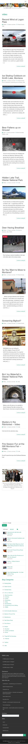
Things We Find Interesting (10, 636)
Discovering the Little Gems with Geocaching (14, 533)
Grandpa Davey (7, 589)
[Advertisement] (14, 506)
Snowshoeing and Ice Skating (16, 82)
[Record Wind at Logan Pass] (14, 38)
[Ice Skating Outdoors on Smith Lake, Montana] (14, 92)
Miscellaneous (7, 617)
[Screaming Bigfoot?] (14, 336)
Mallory (4, 381)
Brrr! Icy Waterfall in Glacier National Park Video (12, 376)
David (4, 132)
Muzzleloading (8, 603)
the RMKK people (6, 741)
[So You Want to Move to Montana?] (14, 286)
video (3, 26)
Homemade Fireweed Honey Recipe (15, 550)
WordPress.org (5, 730)
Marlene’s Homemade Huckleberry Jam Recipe (15, 538)
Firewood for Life (6, 689)
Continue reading (20, 66)
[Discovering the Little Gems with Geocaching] (5, 533)
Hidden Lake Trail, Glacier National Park (12, 178)
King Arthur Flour (6, 699)
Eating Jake (9, 566)
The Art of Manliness (6, 705)
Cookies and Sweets (9, 630)
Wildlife (10, 231)
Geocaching (7, 600)
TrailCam (4, 134)
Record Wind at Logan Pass (13, 20)
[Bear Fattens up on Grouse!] (14, 144)
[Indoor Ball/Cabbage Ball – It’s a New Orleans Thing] (5, 574)
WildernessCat (5, 707)
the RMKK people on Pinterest (8, 664)
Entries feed (5, 724)
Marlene (4, 24)
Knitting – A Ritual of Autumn (13, 561)
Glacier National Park (7, 696)
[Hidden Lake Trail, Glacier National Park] (14, 192)
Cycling (6, 598)
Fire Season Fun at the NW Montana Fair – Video (13, 446)
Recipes (6, 626)
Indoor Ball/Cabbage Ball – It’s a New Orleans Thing (15, 573)
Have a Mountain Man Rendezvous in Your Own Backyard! (15, 556)
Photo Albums (7, 623)
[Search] (24, 735)
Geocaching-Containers (7, 692)
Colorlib (9, 742)
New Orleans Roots (8, 620)
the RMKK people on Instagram (8, 661)
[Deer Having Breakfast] (14, 244)
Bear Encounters (20, 132)
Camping (7, 597)
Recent (12, 529)
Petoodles (4, 702)
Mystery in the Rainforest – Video (11, 423)
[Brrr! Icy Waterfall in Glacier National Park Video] (14, 394)
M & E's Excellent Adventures (10, 611)
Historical (7, 638)
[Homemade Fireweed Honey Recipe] (5, 551)
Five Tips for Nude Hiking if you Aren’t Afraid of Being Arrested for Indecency (15, 544)
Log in (4, 722)
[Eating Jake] (5, 568)
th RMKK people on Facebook (8, 658)
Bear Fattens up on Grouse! (11, 128)
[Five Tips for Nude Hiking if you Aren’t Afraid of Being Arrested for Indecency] (5, 545)
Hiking (6, 602)
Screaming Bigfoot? (11, 320)
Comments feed (6, 727)
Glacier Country (21, 24)
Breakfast (7, 629)
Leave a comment (12, 24)
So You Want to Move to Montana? (13, 271)
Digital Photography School (8, 686)
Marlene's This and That (9, 614)
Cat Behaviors (5, 683)
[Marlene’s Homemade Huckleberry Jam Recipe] (5, 539)
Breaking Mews (7, 583)
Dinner (6, 632)
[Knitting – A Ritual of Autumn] (5, 563)
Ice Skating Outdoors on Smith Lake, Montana (14, 76)
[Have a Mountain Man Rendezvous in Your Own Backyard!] (5, 557)
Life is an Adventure (6, 82)
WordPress (18, 742)
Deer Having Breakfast (13, 227)
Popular (5, 529)
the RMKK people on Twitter (8, 667)
